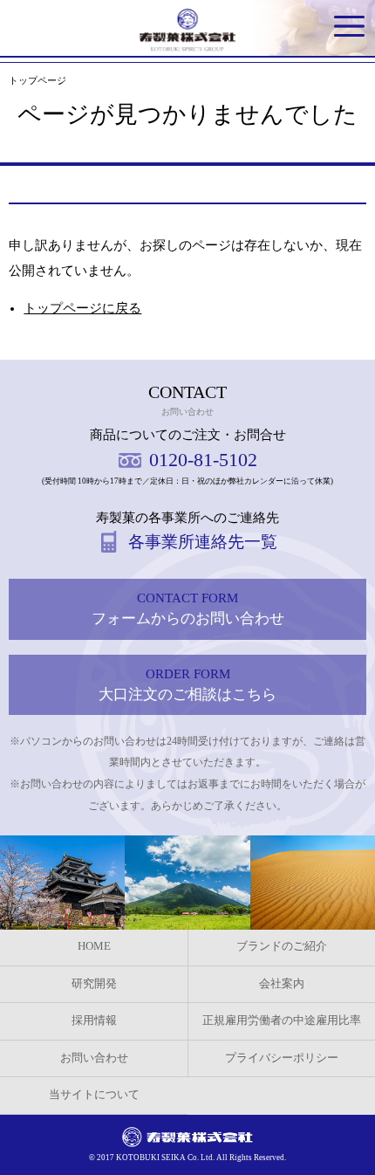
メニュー (348, 26)
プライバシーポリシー (281, 1058)
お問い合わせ (94, 1058)
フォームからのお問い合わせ (188, 609)
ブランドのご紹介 (281, 946)
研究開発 (94, 984)
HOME (94, 946)
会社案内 (281, 984)
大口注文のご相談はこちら (187, 685)
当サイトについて (94, 1095)
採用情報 (94, 1020)
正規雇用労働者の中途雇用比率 (281, 1020)
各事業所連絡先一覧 (202, 542)
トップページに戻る (82, 308)
